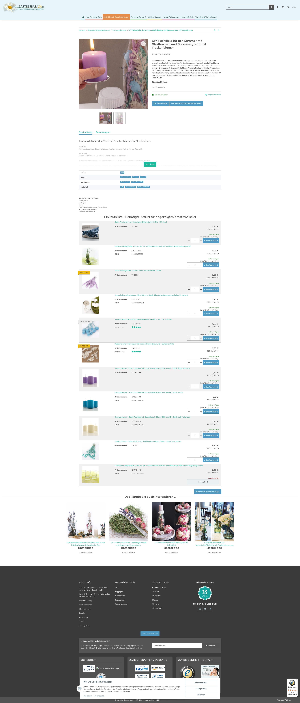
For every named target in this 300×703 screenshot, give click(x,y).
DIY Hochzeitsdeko (137, 182)
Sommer (135, 177)
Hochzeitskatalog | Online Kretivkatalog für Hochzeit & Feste (94, 595)
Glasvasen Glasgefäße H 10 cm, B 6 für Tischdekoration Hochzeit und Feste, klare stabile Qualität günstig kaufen (159, 465)
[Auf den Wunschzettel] (143, 43)
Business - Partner (159, 587)
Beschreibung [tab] (85, 132)
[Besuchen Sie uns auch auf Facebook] (210, 609)
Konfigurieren (201, 689)
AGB (117, 587)
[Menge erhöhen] (201, 240)
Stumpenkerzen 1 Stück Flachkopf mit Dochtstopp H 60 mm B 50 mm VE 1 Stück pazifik (149, 392)
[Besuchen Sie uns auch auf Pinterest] (204, 609)
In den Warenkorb (211, 241)
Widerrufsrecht (121, 604)
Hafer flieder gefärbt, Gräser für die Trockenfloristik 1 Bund (138, 271)
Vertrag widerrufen (150, 633)
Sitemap (155, 600)
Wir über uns (157, 608)
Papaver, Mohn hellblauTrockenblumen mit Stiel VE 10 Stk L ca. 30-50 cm (143, 319)
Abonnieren (210, 645)
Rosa (122, 172)
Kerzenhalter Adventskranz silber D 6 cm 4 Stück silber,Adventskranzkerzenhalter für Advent (151, 295)
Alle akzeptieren (201, 683)
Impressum (119, 600)
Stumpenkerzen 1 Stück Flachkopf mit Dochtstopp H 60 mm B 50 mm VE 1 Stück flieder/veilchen (152, 368)
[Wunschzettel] (283, 7)
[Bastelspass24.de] (24, 7)
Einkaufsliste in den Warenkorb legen (186, 103)
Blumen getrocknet (143, 187)
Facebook (155, 591)
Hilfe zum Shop (85, 609)
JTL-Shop (288, 700)
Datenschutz (120, 596)
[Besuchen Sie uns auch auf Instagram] (199, 609)
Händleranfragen (85, 605)
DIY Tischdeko (125, 182)
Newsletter (156, 596)
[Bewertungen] (136, 327)
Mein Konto (83, 617)
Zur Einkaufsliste (160, 103)
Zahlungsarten (84, 625)
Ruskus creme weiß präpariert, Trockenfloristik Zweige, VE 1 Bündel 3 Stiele (144, 344)
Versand (82, 621)
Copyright (119, 591)
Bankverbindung (85, 600)
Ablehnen (201, 695)
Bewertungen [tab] (102, 132)
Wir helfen (156, 604)
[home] (83, 17)
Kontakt (82, 613)
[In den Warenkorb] (80, 38)
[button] (277, 7)
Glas (122, 187)
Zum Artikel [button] (203, 482)
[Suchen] (271, 7)
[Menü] (296, 680)
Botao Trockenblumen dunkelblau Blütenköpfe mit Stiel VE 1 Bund (141, 222)
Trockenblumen (130, 187)
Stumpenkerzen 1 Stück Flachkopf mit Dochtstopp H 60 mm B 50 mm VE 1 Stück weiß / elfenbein (152, 417)
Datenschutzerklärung (121, 645)
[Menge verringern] (189, 240)
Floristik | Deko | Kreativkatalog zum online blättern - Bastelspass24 (93, 588)
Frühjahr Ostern (126, 177)
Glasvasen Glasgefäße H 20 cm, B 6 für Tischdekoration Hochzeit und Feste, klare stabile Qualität (153, 246)
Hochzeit (143, 177)
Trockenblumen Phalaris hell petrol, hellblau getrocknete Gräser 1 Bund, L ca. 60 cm (148, 441)
